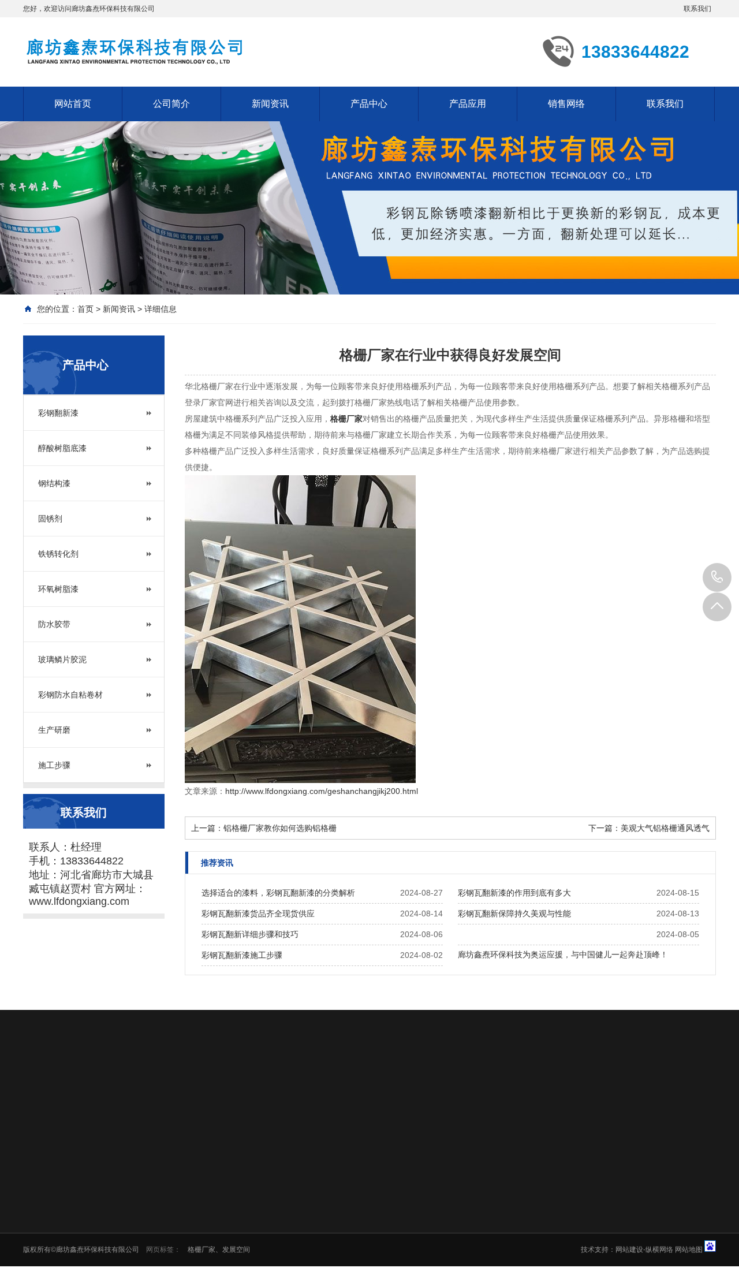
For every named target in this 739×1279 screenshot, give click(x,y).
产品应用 (467, 104)
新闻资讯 (270, 104)
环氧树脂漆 (58, 589)
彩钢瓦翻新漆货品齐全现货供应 (258, 913)
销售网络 (566, 104)
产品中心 (368, 104)
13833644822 (717, 577)
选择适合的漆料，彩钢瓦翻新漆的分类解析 (278, 892)
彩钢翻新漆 (58, 412)
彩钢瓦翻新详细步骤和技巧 (249, 934)
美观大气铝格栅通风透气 (665, 828)
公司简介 (171, 104)
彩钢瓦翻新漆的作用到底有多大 (514, 892)
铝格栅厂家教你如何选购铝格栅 (280, 828)
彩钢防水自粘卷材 (70, 694)
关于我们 (266, 1092)
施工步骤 (54, 765)
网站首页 (72, 104)
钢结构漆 (54, 483)
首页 (85, 309)
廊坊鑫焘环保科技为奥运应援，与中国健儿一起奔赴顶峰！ (563, 954)
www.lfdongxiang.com (79, 901)
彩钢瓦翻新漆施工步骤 (241, 955)
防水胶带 (54, 624)
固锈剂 (50, 518)
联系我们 (697, 9)
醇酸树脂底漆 (62, 448)
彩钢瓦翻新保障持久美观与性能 (514, 913)
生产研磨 (54, 729)
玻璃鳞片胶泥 (62, 659)
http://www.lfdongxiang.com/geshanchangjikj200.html (321, 791)
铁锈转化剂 (58, 553)
